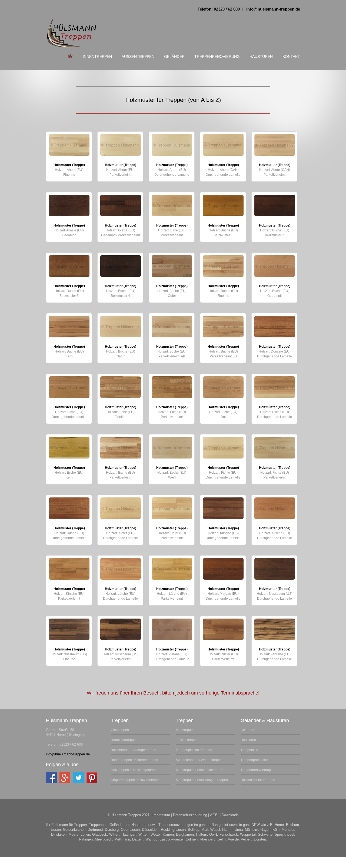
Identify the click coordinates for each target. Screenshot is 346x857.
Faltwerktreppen (187, 740)
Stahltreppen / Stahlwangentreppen (202, 780)
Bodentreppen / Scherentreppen (134, 760)
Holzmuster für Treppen (258, 780)
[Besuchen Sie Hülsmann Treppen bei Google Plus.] (64, 777)
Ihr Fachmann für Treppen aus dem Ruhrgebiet (71, 33)
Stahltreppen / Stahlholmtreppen (199, 770)
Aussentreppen (138, 56)
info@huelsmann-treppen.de (273, 9)
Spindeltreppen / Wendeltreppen (200, 760)
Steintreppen (185, 730)
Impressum (161, 815)
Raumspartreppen (124, 740)
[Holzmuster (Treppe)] (69, 145)
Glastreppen (120, 730)
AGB (214, 815)
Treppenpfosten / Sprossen (195, 750)
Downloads (230, 815)
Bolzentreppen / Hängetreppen (133, 750)
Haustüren (261, 56)
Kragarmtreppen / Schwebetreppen (136, 780)
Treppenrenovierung (217, 56)
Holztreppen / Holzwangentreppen (136, 770)
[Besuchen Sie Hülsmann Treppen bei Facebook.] (51, 777)
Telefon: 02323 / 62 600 (219, 9)
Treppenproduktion (255, 760)
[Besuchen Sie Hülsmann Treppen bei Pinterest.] (91, 777)
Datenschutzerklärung (190, 815)
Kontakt (291, 56)
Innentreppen (97, 56)
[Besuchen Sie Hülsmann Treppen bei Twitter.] (78, 777)
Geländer (174, 56)
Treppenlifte (249, 750)
